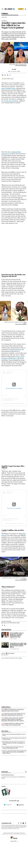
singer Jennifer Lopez (8, 88)
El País (14, 69)
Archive (3, 786)
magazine (15, 349)
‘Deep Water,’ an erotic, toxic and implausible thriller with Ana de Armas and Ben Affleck (18, 645)
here (21, 658)
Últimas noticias (5, 706)
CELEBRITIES (4, 21)
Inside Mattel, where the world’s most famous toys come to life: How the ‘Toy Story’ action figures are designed (14, 743)
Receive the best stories (7, 775)
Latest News (4, 17)
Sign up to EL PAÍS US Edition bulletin (11, 622)
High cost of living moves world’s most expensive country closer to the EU (12, 710)
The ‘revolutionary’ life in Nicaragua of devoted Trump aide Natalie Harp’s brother (13, 747)
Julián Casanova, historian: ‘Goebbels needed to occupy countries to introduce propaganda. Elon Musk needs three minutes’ (12, 719)
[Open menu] (2, 9)
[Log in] (25, 9)
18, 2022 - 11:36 (15, 71)
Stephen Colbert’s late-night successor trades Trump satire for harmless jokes (12, 724)
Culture (4, 14)
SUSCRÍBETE (20, 9)
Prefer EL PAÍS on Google (8, 78)
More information (4, 654)
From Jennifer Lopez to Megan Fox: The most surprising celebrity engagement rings (17, 635)
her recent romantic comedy (12, 357)
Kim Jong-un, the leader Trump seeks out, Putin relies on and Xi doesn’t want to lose (13, 714)
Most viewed (4, 731)
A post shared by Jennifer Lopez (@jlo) (14, 523)
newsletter (4, 771)
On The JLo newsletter (11, 101)
